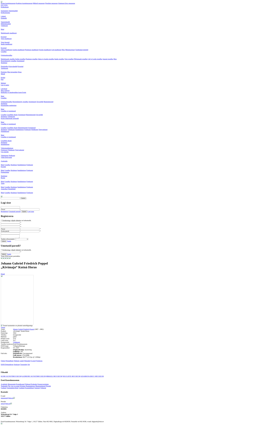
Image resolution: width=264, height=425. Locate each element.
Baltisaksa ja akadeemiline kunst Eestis (13, 92)
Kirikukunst (5, 7)
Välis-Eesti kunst (6, 157)
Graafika (3, 51)
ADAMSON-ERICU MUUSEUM (92, 376)
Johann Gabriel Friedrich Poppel (23, 329)
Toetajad (37, 388)
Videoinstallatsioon (7, 148)
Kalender (34, 384)
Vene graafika (68, 59)
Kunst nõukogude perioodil (10, 118)
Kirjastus (22, 386)
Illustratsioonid (48, 102)
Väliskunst (4, 25)
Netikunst (12, 155)
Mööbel (3, 83)
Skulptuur (4, 63)
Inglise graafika (20, 59)
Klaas (20, 72)
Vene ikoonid (5, 42)
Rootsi (3, 178)
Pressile (48, 386)
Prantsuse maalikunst (32, 50)
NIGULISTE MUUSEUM (71, 376)
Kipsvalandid (13, 66)
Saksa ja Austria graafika (46, 59)
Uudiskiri (22, 388)
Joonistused (20, 61)
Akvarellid (39, 102)
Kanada (3, 167)
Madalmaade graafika (8, 59)
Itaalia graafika (59, 59)
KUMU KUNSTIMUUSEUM (11, 376)
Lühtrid (3, 16)
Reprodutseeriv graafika (8, 61)
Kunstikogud (20, 384)
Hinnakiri (27, 361)
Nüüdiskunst (5, 131)
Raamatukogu (30, 386)
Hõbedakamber (6, 24)
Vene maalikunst (6, 38)
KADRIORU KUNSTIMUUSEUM (34, 376)
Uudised (3, 388)
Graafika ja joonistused (8, 111)
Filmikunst (34, 129)
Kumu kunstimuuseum (8, 3)
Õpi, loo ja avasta (13, 386)
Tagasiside (23, 364)
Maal (2, 29)
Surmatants (4, 11)
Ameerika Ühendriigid (8, 189)
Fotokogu (39, 361)
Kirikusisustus (5, 13)
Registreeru (4, 211)
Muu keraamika (12, 72)
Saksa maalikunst (6, 50)
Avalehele (4, 384)
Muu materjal (5, 90)
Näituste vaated (19, 361)
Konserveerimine (43, 384)
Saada (9, 241)
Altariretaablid (13, 11)
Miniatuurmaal (70, 50)
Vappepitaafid (5, 22)
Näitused (28, 384)
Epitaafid (4, 18)
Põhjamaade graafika (80, 59)
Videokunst (4, 155)
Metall (3, 74)
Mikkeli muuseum (39, 3)
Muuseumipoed (40, 386)
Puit (2, 79)
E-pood (33, 361)
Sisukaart (17, 364)
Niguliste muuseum (51, 3)
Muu (63, 50)
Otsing (3, 361)
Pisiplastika (4, 66)
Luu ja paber (5, 85)
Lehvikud (4, 89)
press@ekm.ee (5, 403)
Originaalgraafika (6, 55)
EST (2, 5)
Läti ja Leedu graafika (95, 59)
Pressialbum (9, 361)
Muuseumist (12, 384)
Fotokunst (27, 129)
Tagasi (3, 327)
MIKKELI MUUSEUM (54, 376)
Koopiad (3, 37)
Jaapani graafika (108, 59)
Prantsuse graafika (32, 59)
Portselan (4, 72)
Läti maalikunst (56, 50)
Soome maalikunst (45, 50)
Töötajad (43, 388)
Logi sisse (31, 211)
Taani (2, 183)
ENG (6, 5)
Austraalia (4, 161)
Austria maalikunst (18, 50)
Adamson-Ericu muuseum (66, 3)
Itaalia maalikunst (6, 44)
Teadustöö (4, 386)
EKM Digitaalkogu (7, 364)
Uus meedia (5, 152)
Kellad (3, 77)
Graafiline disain (12, 115)
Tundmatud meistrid (81, 50)
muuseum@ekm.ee (7, 398)
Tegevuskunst (42, 129)
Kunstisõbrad (29, 388)
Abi (28, 364)
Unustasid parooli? (15, 211)
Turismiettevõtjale (12, 388)
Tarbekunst (4, 68)
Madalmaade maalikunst (9, 33)
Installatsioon (19, 129)
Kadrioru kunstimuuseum (24, 3)
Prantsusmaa (5, 172)
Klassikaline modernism (8, 105)
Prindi (3, 274)
